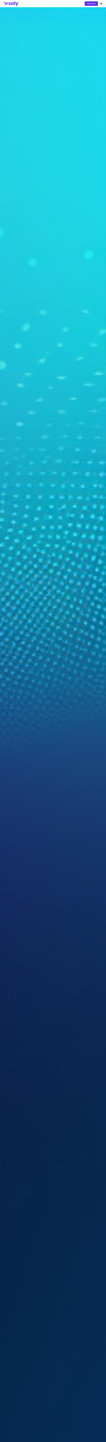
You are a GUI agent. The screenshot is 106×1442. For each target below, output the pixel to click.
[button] (101, 3)
